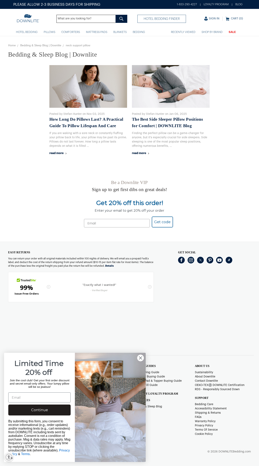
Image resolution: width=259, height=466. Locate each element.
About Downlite (205, 376)
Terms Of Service (206, 429)
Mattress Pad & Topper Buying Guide (157, 380)
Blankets (120, 32)
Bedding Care (204, 404)
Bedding (139, 32)
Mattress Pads (96, 32)
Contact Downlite (206, 380)
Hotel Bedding (27, 32)
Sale (232, 32)
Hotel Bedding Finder (162, 18)
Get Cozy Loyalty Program (155, 393)
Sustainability (204, 372)
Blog (239, 4)
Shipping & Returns (208, 412)
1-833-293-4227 (187, 4)
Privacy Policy (204, 425)
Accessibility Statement (211, 408)
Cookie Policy (204, 434)
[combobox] (91, 19)
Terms (25, 454)
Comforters (70, 32)
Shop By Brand (212, 32)
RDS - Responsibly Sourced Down (217, 389)
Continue (39, 410)
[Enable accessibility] (9, 457)
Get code (162, 222)
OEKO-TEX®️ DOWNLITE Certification (219, 385)
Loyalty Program (216, 4)
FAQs (198, 417)
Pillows (49, 32)
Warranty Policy (205, 421)
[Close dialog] (140, 357)
